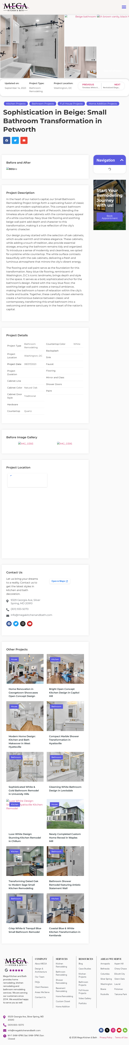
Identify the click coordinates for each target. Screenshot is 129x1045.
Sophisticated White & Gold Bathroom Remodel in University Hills (24, 790)
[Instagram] (22, 623)
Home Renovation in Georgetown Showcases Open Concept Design (23, 693)
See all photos (113, 70)
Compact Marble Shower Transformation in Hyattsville (64, 740)
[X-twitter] (107, 1030)
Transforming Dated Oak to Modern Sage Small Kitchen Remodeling (23, 885)
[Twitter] (16, 623)
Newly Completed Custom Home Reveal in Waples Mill (65, 838)
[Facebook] (9, 623)
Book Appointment (110, 217)
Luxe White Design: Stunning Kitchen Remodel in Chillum (25, 838)
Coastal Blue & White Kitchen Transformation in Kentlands (64, 932)
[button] (123, 7)
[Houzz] (125, 1030)
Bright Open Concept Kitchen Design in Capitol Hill (64, 693)
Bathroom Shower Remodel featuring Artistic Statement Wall (65, 885)
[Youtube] (29, 623)
